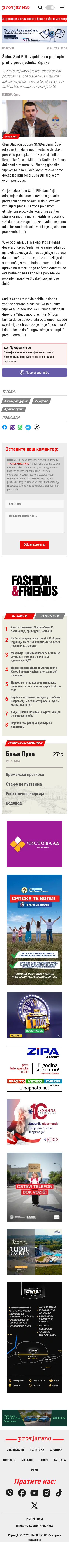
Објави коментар (34, 544)
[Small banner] (34, 586)
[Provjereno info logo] (16, 7)
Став (34, 1470)
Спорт (44, 1460)
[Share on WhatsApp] (20, 427)
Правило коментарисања (34, 1525)
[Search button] (40, 8)
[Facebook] (22, 1493)
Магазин (27, 1460)
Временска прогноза (25, 774)
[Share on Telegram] (28, 427)
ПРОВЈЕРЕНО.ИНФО (18, 463)
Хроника (56, 1449)
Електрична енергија (25, 793)
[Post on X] (37, 427)
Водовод (14, 803)
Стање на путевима (24, 784)
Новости (9, 1460)
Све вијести (15, 1449)
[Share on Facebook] (4, 427)
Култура (60, 1460)
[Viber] (10, 1493)
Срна (16, 94)
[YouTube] (34, 1493)
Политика (8, 48)
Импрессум (34, 1519)
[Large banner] (34, 34)
